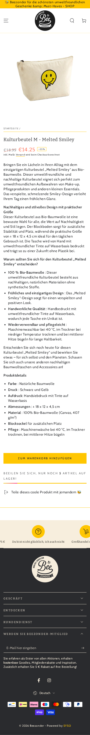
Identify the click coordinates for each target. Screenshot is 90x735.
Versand (20, 154)
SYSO (67, 725)
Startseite (11, 128)
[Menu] (6, 21)
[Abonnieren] (84, 648)
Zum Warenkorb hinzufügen (45, 458)
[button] (72, 21)
